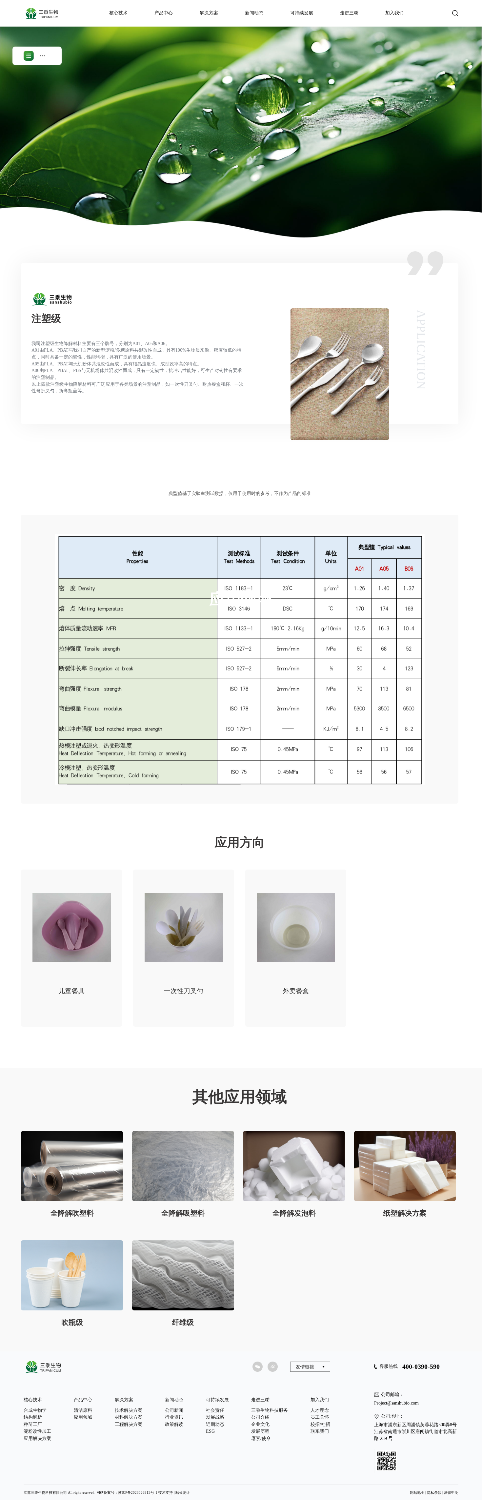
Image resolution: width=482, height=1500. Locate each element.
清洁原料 (83, 1410)
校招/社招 (320, 1424)
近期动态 (215, 1424)
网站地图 (417, 1492)
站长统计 (182, 1492)
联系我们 (320, 1431)
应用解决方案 (37, 1438)
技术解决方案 (128, 1410)
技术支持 (165, 1492)
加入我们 (394, 12)
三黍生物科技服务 (269, 1410)
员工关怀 (320, 1417)
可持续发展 (301, 12)
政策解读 (174, 1424)
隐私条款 (434, 1492)
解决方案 (209, 12)
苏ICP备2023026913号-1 (137, 1492)
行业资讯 (174, 1417)
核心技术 (118, 12)
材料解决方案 (128, 1417)
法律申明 (451, 1492)
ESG (210, 1431)
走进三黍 (349, 12)
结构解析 (33, 1417)
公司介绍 (260, 1417)
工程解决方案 (128, 1424)
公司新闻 (174, 1410)
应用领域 (83, 1417)
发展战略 (215, 1417)
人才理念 (320, 1410)
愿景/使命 (261, 1438)
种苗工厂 (33, 1424)
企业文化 (260, 1424)
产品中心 (163, 12)
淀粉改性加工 (37, 1431)
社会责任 (215, 1410)
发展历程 (260, 1431)
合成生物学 (35, 1410)
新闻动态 (254, 12)
